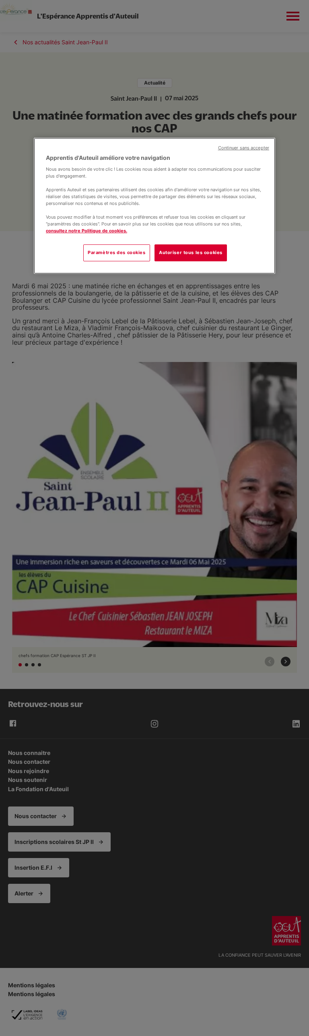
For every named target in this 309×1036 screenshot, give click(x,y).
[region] (154, 206)
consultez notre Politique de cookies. (86, 231)
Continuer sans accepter (243, 148)
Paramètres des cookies (117, 252)
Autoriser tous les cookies (190, 252)
